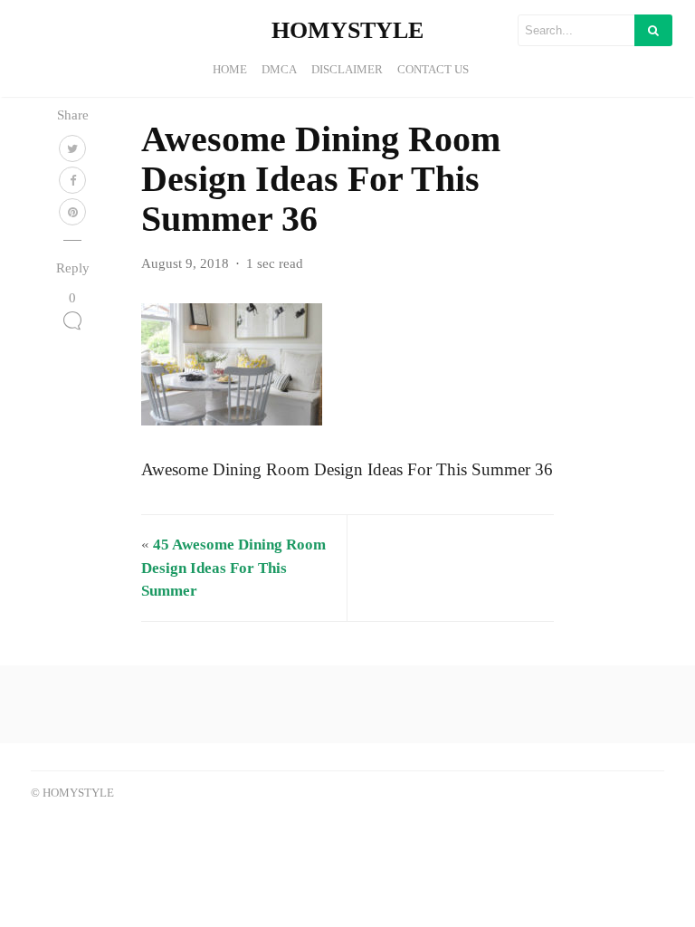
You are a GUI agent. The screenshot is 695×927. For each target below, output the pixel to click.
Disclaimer (347, 69)
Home (230, 69)
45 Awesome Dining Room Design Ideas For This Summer (233, 567)
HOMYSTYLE (347, 30)
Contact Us (433, 69)
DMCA (279, 69)
